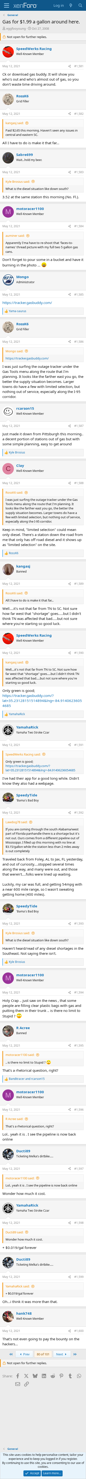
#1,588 (79, 483)
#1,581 (79, 66)
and (27, 1079)
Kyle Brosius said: (17, 181)
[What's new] (70, 5)
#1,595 (79, 1045)
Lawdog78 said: (16, 822)
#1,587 (79, 426)
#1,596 (79, 1110)
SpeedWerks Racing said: (23, 754)
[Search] (80, 5)
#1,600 (79, 1331)
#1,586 (79, 342)
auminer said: (15, 235)
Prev (26, 1354)
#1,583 (79, 172)
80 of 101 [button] (43, 1354)
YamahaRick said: (17, 1286)
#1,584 (79, 226)
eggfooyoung (16, 28)
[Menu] (6, 5)
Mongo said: (14, 351)
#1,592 (79, 813)
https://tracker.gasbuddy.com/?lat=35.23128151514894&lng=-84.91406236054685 (42, 700)
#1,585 (79, 294)
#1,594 (79, 992)
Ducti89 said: (14, 1232)
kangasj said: (14, 123)
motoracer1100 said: (19, 1055)
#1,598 (79, 1223)
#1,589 (79, 584)
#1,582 (79, 114)
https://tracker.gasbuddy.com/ (27, 302)
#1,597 (79, 1169)
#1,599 (79, 1277)
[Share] (69, 66)
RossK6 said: (14, 492)
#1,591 (79, 745)
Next (60, 1354)
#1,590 (79, 653)
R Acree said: (14, 1119)
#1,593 (79, 924)
